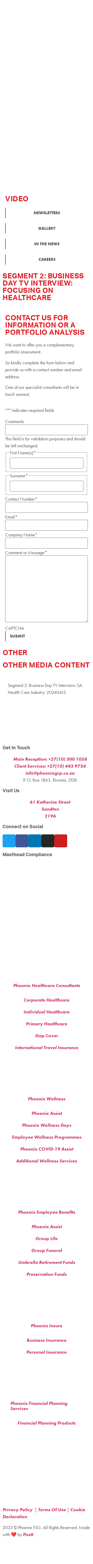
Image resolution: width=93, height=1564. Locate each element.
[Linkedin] (34, 840)
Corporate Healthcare (46, 1000)
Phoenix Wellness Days (46, 1125)
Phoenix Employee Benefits (46, 1212)
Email (11, 517)
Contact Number (21, 499)
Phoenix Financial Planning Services (38, 1405)
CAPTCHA (14, 628)
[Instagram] (47, 840)
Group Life (46, 1238)
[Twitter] (9, 840)
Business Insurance (46, 1340)
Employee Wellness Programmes (46, 1137)
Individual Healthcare (46, 1012)
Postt (28, 1534)
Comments (14, 421)
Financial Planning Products (46, 1423)
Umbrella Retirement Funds (46, 1262)
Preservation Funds (46, 1274)
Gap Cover (46, 1036)
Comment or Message (26, 552)
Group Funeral (46, 1250)
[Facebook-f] (22, 840)
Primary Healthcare (46, 1024)
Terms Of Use (52, 1510)
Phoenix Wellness (46, 1099)
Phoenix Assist (47, 1113)
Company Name (21, 534)
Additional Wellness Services (46, 1161)
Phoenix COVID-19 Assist (46, 1149)
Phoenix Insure (46, 1326)
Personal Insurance (46, 1352)
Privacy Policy (18, 1510)
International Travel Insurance (46, 1047)
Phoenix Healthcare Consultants (46, 985)
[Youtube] (60, 840)
